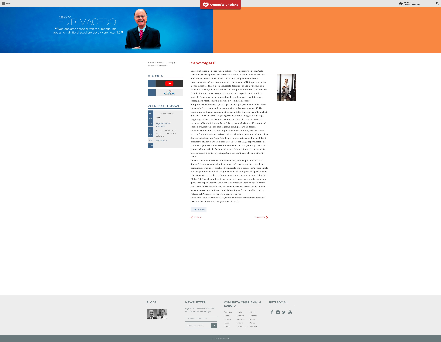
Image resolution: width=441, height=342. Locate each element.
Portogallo (228, 312)
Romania (253, 326)
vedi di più (160, 140)
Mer (150, 124)
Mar (150, 118)
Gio (150, 129)
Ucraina (240, 312)
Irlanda (226, 326)
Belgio (252, 319)
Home (151, 63)
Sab (150, 140)
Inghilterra (241, 319)
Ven (150, 135)
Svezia (226, 316)
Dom (151, 145)
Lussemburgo (242, 326)
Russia (226, 323)
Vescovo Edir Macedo (158, 66)
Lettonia (227, 319)
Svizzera (252, 312)
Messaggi (171, 63)
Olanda (252, 323)
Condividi (201, 210)
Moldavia (240, 316)
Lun (150, 113)
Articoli (160, 63)
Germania (253, 316)
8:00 (158, 117)
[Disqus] (229, 256)
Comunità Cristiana (224, 4)
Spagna (240, 323)
